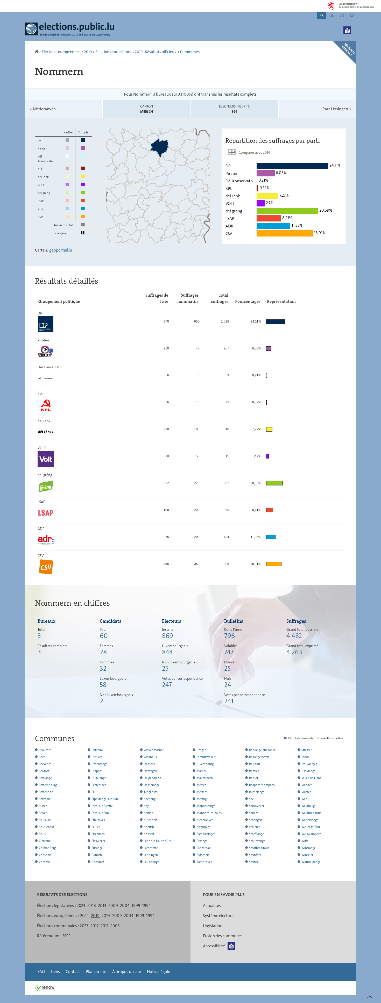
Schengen (255, 820)
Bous (42, 834)
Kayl (147, 806)
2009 (113, 905)
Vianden (307, 785)
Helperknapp (152, 778)
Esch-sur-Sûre (100, 813)
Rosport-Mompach (262, 785)
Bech (42, 757)
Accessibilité (214, 946)
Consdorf (45, 855)
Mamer (201, 771)
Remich (254, 771)
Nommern (203, 827)
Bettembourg (48, 785)
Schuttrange (257, 841)
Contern (44, 862)
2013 (102, 905)
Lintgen (201, 750)
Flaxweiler (98, 841)
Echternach (98, 785)
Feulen (96, 827)
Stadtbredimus (259, 848)
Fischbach (98, 834)
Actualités (212, 905)
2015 (66, 935)
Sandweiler (256, 806)
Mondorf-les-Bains (209, 813)
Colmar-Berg (47, 848)
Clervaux (45, 841)
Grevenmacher (154, 750)
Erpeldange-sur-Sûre (105, 799)
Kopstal (149, 834)
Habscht (149, 764)
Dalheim (97, 750)
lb (352, 15)
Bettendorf (46, 792)
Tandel (305, 757)
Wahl (304, 799)
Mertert (201, 792)
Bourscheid (46, 827)
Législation (212, 925)
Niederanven (43, 109)
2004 (125, 905)
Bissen (43, 806)
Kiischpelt (150, 820)
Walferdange (309, 820)
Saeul (252, 799)
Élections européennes (61, 51)
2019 (88, 51)
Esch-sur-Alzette (102, 806)
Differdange (99, 764)
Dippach (97, 771)
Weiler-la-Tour (310, 827)
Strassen (307, 750)
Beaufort (45, 750)
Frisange (97, 848)
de (331, 15)
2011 (104, 925)
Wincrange (308, 848)
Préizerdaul (203, 848)
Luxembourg (205, 764)
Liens (55, 971)
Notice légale (158, 971)
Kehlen (148, 813)
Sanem (253, 813)
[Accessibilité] (347, 26)
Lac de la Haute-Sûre (157, 841)
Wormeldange (311, 862)
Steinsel (254, 862)
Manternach (204, 778)
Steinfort (255, 855)
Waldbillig (308, 806)
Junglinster (151, 792)
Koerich (149, 827)
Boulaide (45, 820)
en (342, 15)
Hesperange (152, 785)
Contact (73, 971)
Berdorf (44, 771)
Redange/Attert (259, 757)
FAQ (41, 971)
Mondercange (205, 806)
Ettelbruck (98, 820)
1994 (146, 905)
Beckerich (45, 764)
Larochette (151, 848)
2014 (106, 915)
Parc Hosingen (336, 109)
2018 (91, 905)
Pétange (201, 841)
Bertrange (45, 778)
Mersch (201, 785)
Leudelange (151, 862)
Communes (190, 51)
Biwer (43, 813)
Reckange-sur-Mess (262, 750)
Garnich (96, 855)
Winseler (307, 855)
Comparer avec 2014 (254, 152)
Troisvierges (309, 764)
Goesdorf (97, 862)
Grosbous (150, 757)
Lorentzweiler (205, 757)
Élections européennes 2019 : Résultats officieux (136, 51)
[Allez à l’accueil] (37, 51)
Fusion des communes (223, 935)
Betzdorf (44, 799)
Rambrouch (204, 862)
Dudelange (98, 778)
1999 (136, 905)
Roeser (253, 778)
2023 (81, 905)
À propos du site (126, 971)
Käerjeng (150, 799)
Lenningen (151, 855)
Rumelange (256, 792)
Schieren (254, 827)
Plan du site (96, 971)
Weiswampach (311, 834)
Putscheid (203, 855)
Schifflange (256, 834)
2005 (114, 925)
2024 (84, 915)
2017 (94, 925)
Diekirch (96, 757)
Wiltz (304, 841)
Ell (93, 792)
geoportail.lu (60, 250)
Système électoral (219, 915)
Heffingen (150, 771)
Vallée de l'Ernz (311, 778)
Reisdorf (254, 764)
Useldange (308, 771)
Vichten (306, 792)
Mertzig (201, 799)
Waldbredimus (311, 813)
